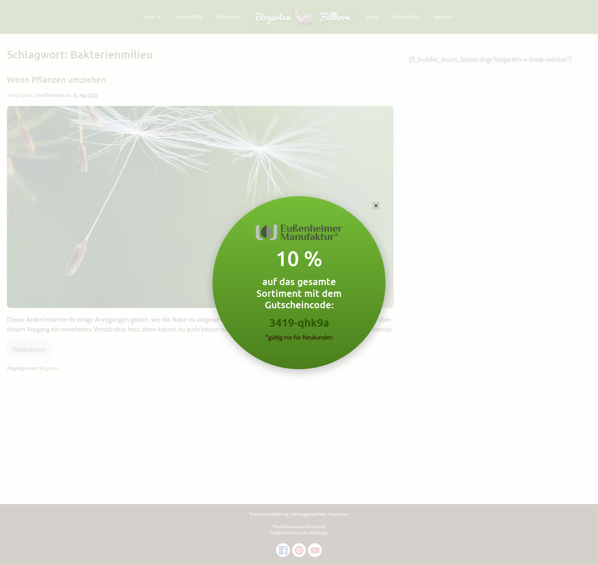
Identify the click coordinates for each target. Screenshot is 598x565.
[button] (376, 205)
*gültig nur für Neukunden (299, 337)
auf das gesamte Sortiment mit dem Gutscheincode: (299, 292)
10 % (299, 258)
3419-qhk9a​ (299, 322)
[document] (299, 282)
